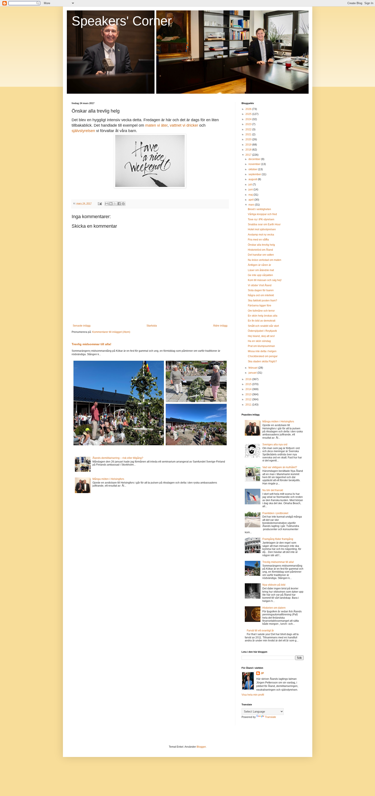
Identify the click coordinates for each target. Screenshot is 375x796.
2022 (248, 129)
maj (250, 194)
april (251, 199)
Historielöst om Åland (260, 249)
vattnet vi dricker (184, 125)
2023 (248, 124)
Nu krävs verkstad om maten (264, 260)
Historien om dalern (274, 607)
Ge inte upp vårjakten (260, 275)
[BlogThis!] (111, 203)
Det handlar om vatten (261, 254)
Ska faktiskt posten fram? (262, 300)
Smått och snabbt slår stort (263, 325)
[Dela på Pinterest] (123, 203)
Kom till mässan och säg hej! (264, 280)
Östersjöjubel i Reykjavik (262, 330)
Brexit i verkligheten (259, 209)
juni (250, 189)
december (254, 159)
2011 (248, 404)
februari (253, 367)
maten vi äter (156, 125)
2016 (248, 379)
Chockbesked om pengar (263, 356)
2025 (248, 114)
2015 (248, 384)
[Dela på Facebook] (119, 203)
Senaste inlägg (81, 325)
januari (252, 372)
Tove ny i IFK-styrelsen (261, 219)
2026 (248, 109)
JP (262, 673)
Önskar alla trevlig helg (261, 244)
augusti (253, 179)
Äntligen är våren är (259, 264)
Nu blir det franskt (272, 490)
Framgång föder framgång (277, 539)
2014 (248, 389)
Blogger (201, 746)
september (255, 174)
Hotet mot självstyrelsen (262, 229)
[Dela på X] (115, 203)
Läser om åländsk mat (261, 270)
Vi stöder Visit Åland (259, 285)
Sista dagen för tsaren (261, 290)
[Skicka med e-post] (107, 203)
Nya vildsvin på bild (273, 584)
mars (251, 204)
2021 (248, 134)
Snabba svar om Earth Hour (264, 224)
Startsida (151, 325)
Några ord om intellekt (261, 295)
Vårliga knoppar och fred (262, 214)
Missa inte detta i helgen (262, 351)
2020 (248, 139)
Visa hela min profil (253, 694)
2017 (248, 154)
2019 (248, 144)
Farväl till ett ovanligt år (260, 630)
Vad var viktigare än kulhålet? (279, 467)
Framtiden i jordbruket (275, 513)
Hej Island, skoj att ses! (261, 336)
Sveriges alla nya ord (274, 444)
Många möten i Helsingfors (108, 479)
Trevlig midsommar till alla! (91, 344)
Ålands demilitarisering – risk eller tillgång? (117, 457)
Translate (270, 717)
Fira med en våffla (258, 239)
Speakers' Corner (122, 21)
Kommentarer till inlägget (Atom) (111, 331)
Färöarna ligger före (259, 305)
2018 (248, 149)
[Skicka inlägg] (99, 203)
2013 (248, 394)
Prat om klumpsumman (261, 346)
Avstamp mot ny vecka (261, 234)
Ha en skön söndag (259, 341)
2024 (248, 119)
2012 (248, 399)
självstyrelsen (83, 131)
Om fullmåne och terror (261, 310)
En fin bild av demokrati (261, 320)
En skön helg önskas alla (262, 315)
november (254, 164)
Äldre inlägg (220, 325)
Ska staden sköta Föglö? (262, 361)
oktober (253, 169)
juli (250, 184)
